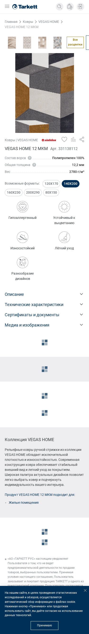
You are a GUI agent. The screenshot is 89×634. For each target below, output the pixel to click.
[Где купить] (70, 6)
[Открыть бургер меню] (7, 6)
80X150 (51, 192)
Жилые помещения (24, 502)
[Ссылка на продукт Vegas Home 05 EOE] (42, 43)
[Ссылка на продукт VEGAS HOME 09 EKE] (57, 43)
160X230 (13, 192)
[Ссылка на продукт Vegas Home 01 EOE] (12, 43)
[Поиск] (59, 6)
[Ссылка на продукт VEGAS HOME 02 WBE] (27, 43)
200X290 (33, 192)
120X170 (51, 184)
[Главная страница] (24, 7)
